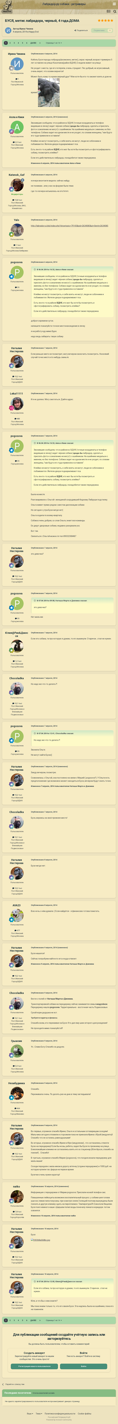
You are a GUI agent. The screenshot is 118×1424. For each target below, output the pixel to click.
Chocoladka (16, 678)
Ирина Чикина (26, 29)
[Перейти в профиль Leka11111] (17, 403)
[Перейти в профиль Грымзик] (17, 1051)
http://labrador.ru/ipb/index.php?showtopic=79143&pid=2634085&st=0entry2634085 (69, 226)
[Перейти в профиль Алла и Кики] (17, 127)
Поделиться (82, 30)
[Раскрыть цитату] (35, 269)
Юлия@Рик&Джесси (16, 634)
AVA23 (16, 905)
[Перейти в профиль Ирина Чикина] (8, 30)
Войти (83, 1366)
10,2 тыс (18, 376)
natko (16, 1186)
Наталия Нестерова (16, 350)
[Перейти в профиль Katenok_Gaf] (17, 184)
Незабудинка (16, 1083)
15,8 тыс (18, 200)
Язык (29, 1414)
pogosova (16, 262)
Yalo (16, 219)
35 (18, 287)
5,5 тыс (18, 1066)
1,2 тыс (18, 661)
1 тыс (18, 245)
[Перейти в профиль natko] (17, 1196)
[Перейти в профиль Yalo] (17, 230)
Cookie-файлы (84, 1414)
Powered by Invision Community (59, 1420)
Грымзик (16, 1040)
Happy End (34, 32)
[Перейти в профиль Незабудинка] (17, 1093)
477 (18, 930)
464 (18, 1108)
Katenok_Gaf (16, 174)
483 (18, 419)
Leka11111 (16, 393)
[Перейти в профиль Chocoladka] (17, 688)
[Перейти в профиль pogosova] (17, 272)
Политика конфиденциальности (60, 1414)
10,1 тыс (18, 703)
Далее (33, 43)
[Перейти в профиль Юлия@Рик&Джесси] (17, 646)
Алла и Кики (16, 117)
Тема (38, 1414)
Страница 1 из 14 (53, 43)
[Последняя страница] (40, 43)
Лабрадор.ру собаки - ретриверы (64, 4)
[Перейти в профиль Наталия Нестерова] (17, 361)
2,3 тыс (18, 142)
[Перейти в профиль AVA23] (17, 915)
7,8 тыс (18, 1212)
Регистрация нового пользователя (34, 1366)
